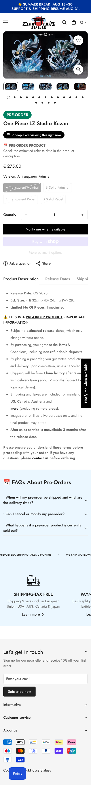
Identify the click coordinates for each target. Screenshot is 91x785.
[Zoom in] (78, 70)
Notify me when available (45, 229)
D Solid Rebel (52, 199)
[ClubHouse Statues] (38, 22)
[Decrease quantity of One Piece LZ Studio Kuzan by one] (26, 215)
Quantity (9, 214)
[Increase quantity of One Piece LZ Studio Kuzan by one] (82, 215)
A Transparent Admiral (22, 187)
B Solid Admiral (57, 187)
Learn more (31, 614)
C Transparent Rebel (20, 199)
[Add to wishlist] (78, 40)
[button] (74, 22)
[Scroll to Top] (83, 761)
